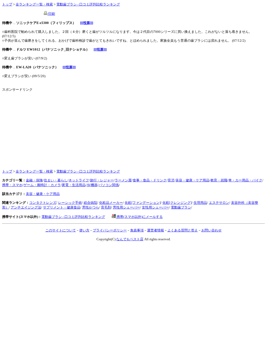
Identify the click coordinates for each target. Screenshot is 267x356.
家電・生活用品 (74, 185)
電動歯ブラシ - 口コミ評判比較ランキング (88, 4)
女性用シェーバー (155, 207)
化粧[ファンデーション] (143, 203)
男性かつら (90, 207)
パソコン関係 (109, 185)
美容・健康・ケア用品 (192, 180)
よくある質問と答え (182, 230)
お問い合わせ (211, 230)
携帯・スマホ (12, 185)
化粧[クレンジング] (177, 203)
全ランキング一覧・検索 (34, 4)
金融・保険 (34, 180)
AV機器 (92, 185)
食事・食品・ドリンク (150, 180)
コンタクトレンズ (42, 203)
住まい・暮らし (56, 180)
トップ (7, 4)
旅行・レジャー (102, 180)
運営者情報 (155, 230)
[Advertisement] (46, 128)
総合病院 (90, 203)
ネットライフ (79, 180)
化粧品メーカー (111, 203)
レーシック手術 (70, 203)
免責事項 (137, 230)
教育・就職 (218, 180)
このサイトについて (60, 230)
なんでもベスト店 (129, 239)
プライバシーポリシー (110, 230)
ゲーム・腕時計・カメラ (42, 185)
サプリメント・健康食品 (61, 207)
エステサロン (219, 203)
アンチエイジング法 (26, 207)
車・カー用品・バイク (245, 180)
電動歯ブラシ (181, 207)
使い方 (84, 230)
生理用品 (200, 203)
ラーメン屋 (123, 180)
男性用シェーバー (126, 207)
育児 (171, 180)
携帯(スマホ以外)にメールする (139, 217)
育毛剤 (106, 207)
